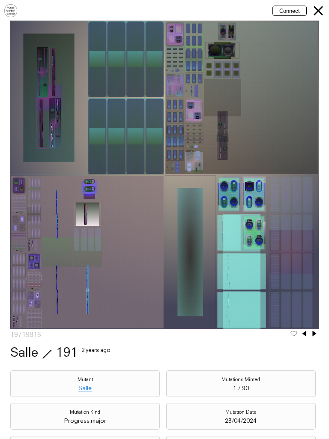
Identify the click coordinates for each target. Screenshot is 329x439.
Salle (85, 388)
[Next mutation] (314, 334)
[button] (318, 10)
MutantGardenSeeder (10, 10)
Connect (289, 11)
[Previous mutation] (304, 334)
